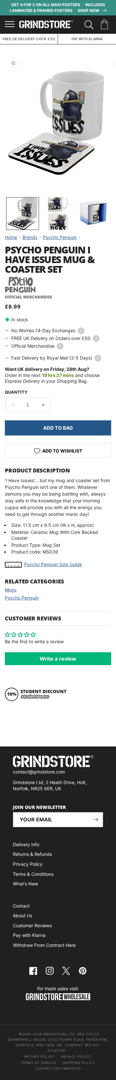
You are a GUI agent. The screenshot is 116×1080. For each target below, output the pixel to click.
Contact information (58, 1068)
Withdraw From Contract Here (44, 945)
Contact (21, 906)
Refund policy (39, 1056)
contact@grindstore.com (39, 771)
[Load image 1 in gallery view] (22, 213)
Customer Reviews (32, 925)
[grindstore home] (58, 762)
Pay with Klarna (29, 935)
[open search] (89, 25)
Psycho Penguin (22, 597)
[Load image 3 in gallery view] (93, 213)
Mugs (10, 589)
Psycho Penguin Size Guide (53, 564)
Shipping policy (79, 1063)
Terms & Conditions (33, 874)
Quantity (16, 392)
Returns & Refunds (32, 854)
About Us (22, 915)
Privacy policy (76, 1056)
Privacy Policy (28, 864)
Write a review (58, 658)
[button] (105, 25)
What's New (25, 883)
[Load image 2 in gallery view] (58, 213)
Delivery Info (26, 844)
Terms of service (38, 1063)
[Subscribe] (96, 819)
